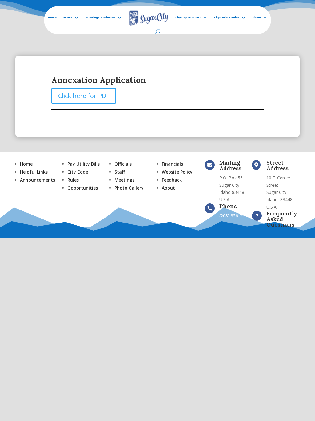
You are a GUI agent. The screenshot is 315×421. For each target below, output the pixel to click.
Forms (68, 17)
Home (52, 17)
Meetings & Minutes (101, 17)
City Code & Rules (227, 17)
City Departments (188, 17)
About (257, 17)
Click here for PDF (83, 96)
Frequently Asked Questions (281, 219)
